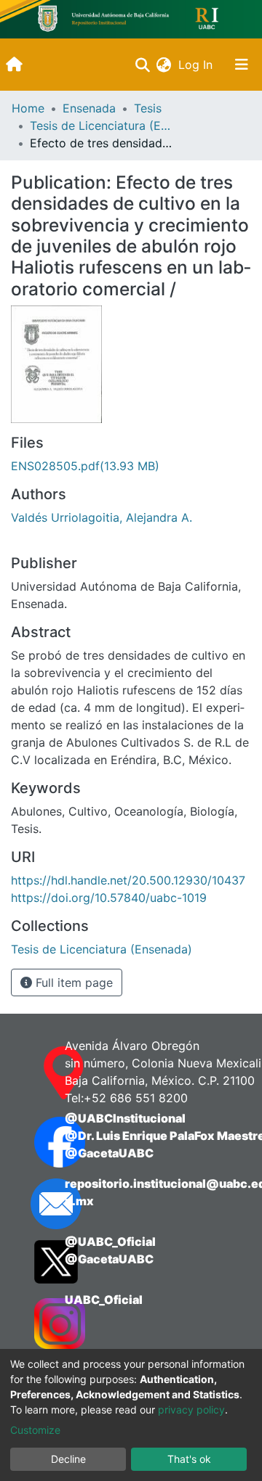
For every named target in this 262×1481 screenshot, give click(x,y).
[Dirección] (35, 1073)
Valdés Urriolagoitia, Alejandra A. (101, 517)
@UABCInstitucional (125, 1118)
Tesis (148, 108)
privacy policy (191, 1409)
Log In (196, 64)
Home (28, 108)
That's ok (189, 1459)
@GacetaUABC (109, 1153)
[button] (163, 64)
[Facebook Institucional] (35, 1142)
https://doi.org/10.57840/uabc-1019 (109, 897)
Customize (35, 1430)
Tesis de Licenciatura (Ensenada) (102, 125)
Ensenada (89, 108)
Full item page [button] (72, 982)
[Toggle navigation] (241, 64)
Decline (68, 1459)
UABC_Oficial (104, 1299)
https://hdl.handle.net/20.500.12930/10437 (128, 880)
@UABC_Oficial (110, 1241)
